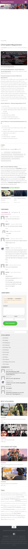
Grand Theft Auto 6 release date (9, 501)
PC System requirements (18, 156)
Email (16, 316)
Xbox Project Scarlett (11, 519)
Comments (6, 212)
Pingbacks (16, 212)
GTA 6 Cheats (6, 359)
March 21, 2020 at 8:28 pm (16, 248)
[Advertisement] (14, 24)
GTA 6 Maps (5, 340)
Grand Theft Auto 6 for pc (16, 152)
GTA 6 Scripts (6, 352)
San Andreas (12, 517)
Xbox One (4, 519)
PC (24, 154)
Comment (5, 306)
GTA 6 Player (6, 350)
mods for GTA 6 (3, 513)
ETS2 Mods (3, 493)
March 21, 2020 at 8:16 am (15, 231)
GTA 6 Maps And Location (9, 361)
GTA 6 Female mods (23, 503)
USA (17, 517)
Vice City (21, 517)
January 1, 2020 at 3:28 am (16, 224)
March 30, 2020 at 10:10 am (15, 265)
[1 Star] (1, 149)
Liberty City (18, 511)
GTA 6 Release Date (8, 509)
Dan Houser (14, 497)
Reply (6, 221)
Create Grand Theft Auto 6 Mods (6, 497)
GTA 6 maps (14, 505)
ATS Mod (8, 493)
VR (24, 517)
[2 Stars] (2, 149)
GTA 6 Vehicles (6, 345)
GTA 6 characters (24, 501)
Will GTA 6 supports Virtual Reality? (9, 483)
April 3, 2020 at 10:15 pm (15, 272)
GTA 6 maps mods (20, 505)
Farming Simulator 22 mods (16, 493)
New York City (9, 513)
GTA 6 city (2, 503)
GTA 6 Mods (3, 40)
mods (26, 511)
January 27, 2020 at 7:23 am (16, 238)
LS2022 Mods (19, 495)
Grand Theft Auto (7, 152)
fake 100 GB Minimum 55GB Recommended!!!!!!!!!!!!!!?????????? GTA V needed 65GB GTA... (15, 373)
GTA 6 (17, 500)
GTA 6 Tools (5, 354)
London (23, 511)
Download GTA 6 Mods (7, 2)
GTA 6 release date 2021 (19, 509)
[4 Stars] (4, 149)
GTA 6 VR (5, 511)
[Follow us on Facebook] (14, 534)
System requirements (15, 158)
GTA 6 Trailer (6, 364)
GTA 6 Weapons (6, 342)
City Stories (25, 495)
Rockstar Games (15, 515)
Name (4, 316)
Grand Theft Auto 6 (11, 499)
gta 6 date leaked (12, 503)
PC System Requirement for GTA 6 (7, 156)
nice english (9, 388)
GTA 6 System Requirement (18, 154)
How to (8, 511)
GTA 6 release (16, 507)
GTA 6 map (3, 505)
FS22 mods (12, 495)
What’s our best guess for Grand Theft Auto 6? (12, 464)
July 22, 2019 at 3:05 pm (14, 216)
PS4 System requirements (5, 158)
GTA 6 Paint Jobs (7, 347)
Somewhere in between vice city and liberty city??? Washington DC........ (15, 393)
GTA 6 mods (7, 507)
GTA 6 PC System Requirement (6, 154)
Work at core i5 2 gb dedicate (13, 378)
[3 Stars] (3, 149)
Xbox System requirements (6, 160)
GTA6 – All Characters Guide (7, 440)
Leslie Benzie (12, 511)
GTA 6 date (6, 503)
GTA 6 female (17, 503)
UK (15, 517)
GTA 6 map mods (9, 505)
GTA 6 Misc (5, 357)
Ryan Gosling (7, 517)
